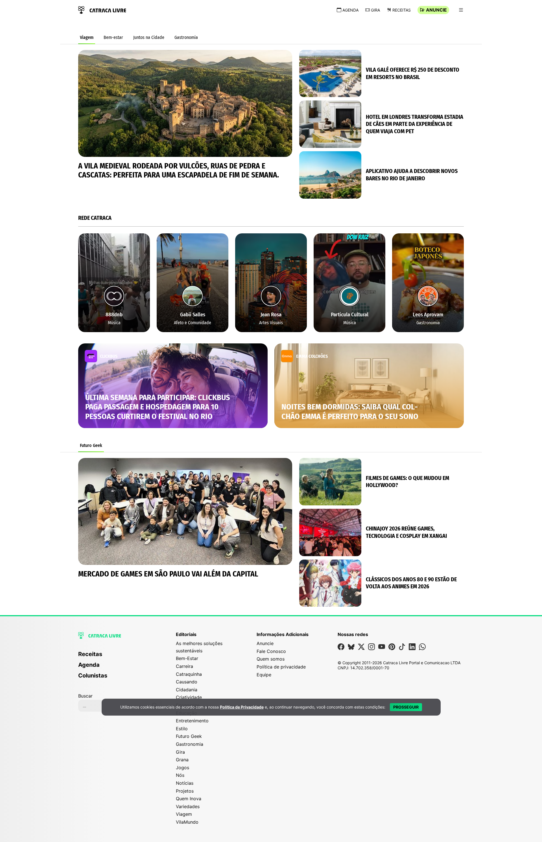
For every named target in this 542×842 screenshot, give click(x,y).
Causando (186, 682)
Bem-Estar (187, 658)
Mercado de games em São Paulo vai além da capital (168, 573)
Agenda (350, 10)
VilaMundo (187, 822)
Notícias (184, 783)
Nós (180, 775)
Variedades (188, 806)
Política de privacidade (281, 667)
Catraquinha (189, 674)
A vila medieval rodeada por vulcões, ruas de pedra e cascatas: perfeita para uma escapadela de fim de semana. (178, 170)
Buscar (85, 696)
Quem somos (271, 659)
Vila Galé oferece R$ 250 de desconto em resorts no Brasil (412, 73)
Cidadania (186, 689)
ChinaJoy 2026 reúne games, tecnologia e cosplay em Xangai (406, 532)
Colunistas (92, 675)
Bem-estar (113, 37)
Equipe (264, 674)
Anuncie (436, 10)
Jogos (182, 767)
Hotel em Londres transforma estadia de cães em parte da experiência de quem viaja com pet (414, 124)
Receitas (401, 10)
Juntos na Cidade (148, 37)
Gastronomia (186, 37)
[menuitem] (120, 656)
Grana (182, 759)
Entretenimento (192, 720)
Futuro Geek (91, 445)
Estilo (182, 728)
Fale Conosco (271, 651)
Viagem (86, 37)
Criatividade (189, 697)
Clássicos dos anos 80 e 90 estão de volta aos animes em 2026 (411, 583)
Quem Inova (188, 798)
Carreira (184, 666)
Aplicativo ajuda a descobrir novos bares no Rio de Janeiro (412, 175)
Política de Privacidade (242, 707)
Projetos (185, 791)
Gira (375, 10)
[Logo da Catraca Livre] (102, 9)
